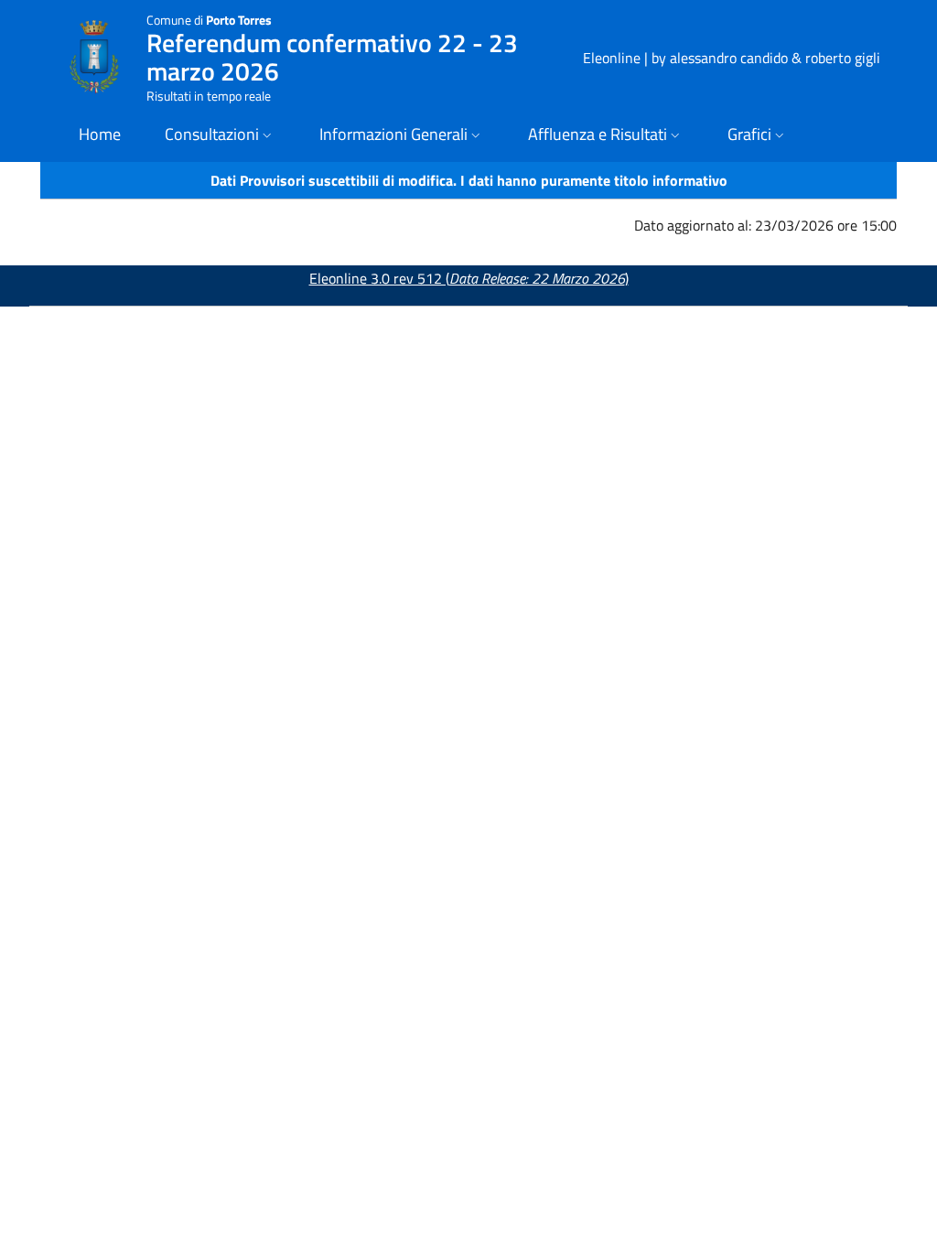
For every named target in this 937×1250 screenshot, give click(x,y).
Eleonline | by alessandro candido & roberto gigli (731, 58)
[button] (220, 136)
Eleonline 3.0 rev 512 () (469, 278)
